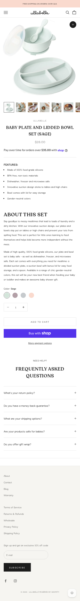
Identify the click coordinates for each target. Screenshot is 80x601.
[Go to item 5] (56, 107)
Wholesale (9, 520)
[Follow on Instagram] (15, 581)
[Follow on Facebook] (5, 581)
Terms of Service (13, 507)
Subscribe (17, 567)
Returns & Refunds (14, 513)
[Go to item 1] (9, 107)
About (7, 475)
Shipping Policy (12, 533)
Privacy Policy (11, 526)
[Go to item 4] (44, 107)
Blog (6, 489)
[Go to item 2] (21, 107)
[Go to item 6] (68, 107)
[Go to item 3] (33, 107)
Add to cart (40, 321)
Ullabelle (40, 120)
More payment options (40, 343)
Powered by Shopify (49, 591)
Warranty (8, 495)
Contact (8, 482)
